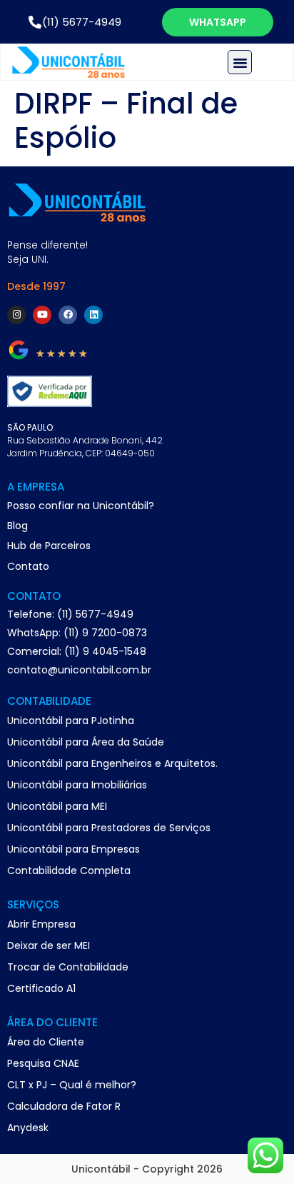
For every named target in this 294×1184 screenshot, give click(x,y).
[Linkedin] (93, 315)
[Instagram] (16, 315)
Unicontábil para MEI (57, 806)
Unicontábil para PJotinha (70, 720)
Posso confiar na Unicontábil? (80, 505)
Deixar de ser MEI (48, 945)
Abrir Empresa (41, 924)
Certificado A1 (41, 988)
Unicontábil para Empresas (73, 849)
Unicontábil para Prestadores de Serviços (109, 828)
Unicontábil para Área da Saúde (85, 742)
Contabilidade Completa (69, 870)
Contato (28, 566)
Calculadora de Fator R (64, 1106)
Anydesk (28, 1127)
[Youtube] (42, 315)
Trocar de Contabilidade (67, 967)
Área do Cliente (45, 1042)
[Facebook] (68, 315)
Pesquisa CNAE (43, 1063)
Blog (17, 525)
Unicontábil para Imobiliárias (77, 785)
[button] (240, 62)
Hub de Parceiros (49, 545)
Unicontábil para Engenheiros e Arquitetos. (112, 763)
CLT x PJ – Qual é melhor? (71, 1085)
